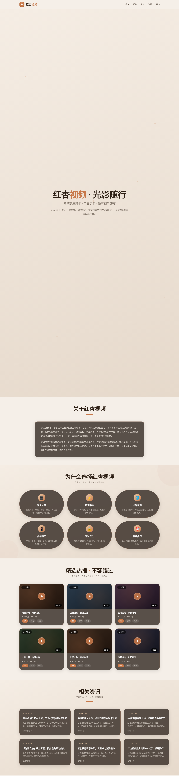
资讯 (150, 4)
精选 (142, 4)
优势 (135, 4)
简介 (127, 4)
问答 (158, 4)
